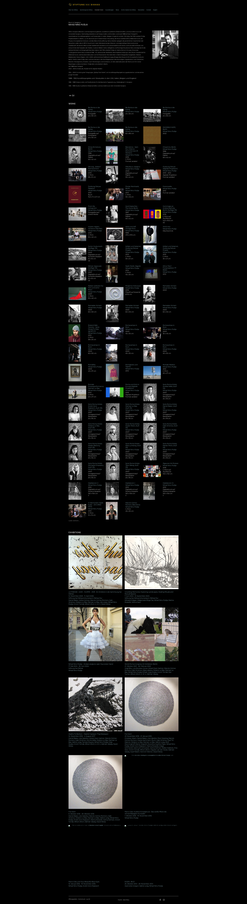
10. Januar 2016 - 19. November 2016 (82, 884)
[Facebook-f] (160, 900)
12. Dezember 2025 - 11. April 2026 (81, 596)
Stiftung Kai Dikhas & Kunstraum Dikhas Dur (85, 598)
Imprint (120, 900)
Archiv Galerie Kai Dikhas (128, 10)
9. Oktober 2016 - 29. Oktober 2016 (81, 814)
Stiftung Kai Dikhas (76, 668)
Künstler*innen (99, 10)
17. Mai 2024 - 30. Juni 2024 (79, 666)
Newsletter (141, 10)
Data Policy (126, 900)
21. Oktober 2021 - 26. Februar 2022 (138, 666)
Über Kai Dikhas (73, 10)
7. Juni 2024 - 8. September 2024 (137, 596)
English (155, 10)
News (117, 10)
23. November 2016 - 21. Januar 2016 (138, 736)
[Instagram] (163, 900)
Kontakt (148, 10)
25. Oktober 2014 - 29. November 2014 (139, 884)
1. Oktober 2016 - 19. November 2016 (138, 816)
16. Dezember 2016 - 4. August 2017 (82, 736)
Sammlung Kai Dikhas (86, 10)
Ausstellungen (109, 10)
